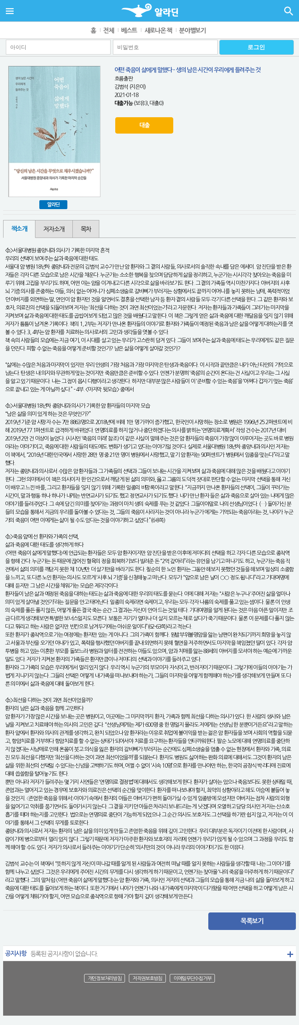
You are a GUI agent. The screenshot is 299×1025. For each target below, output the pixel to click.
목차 (86, 229)
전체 (108, 30)
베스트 (129, 30)
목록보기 (252, 921)
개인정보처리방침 (104, 978)
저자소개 (54, 229)
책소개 (19, 229)
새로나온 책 (158, 30)
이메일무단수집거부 (192, 978)
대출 (144, 125)
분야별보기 (192, 30)
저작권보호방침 (147, 978)
